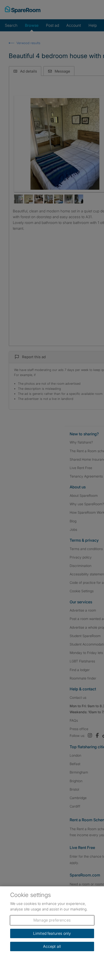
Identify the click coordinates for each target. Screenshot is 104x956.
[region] (52, 921)
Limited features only (52, 933)
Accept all (52, 946)
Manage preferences (52, 920)
